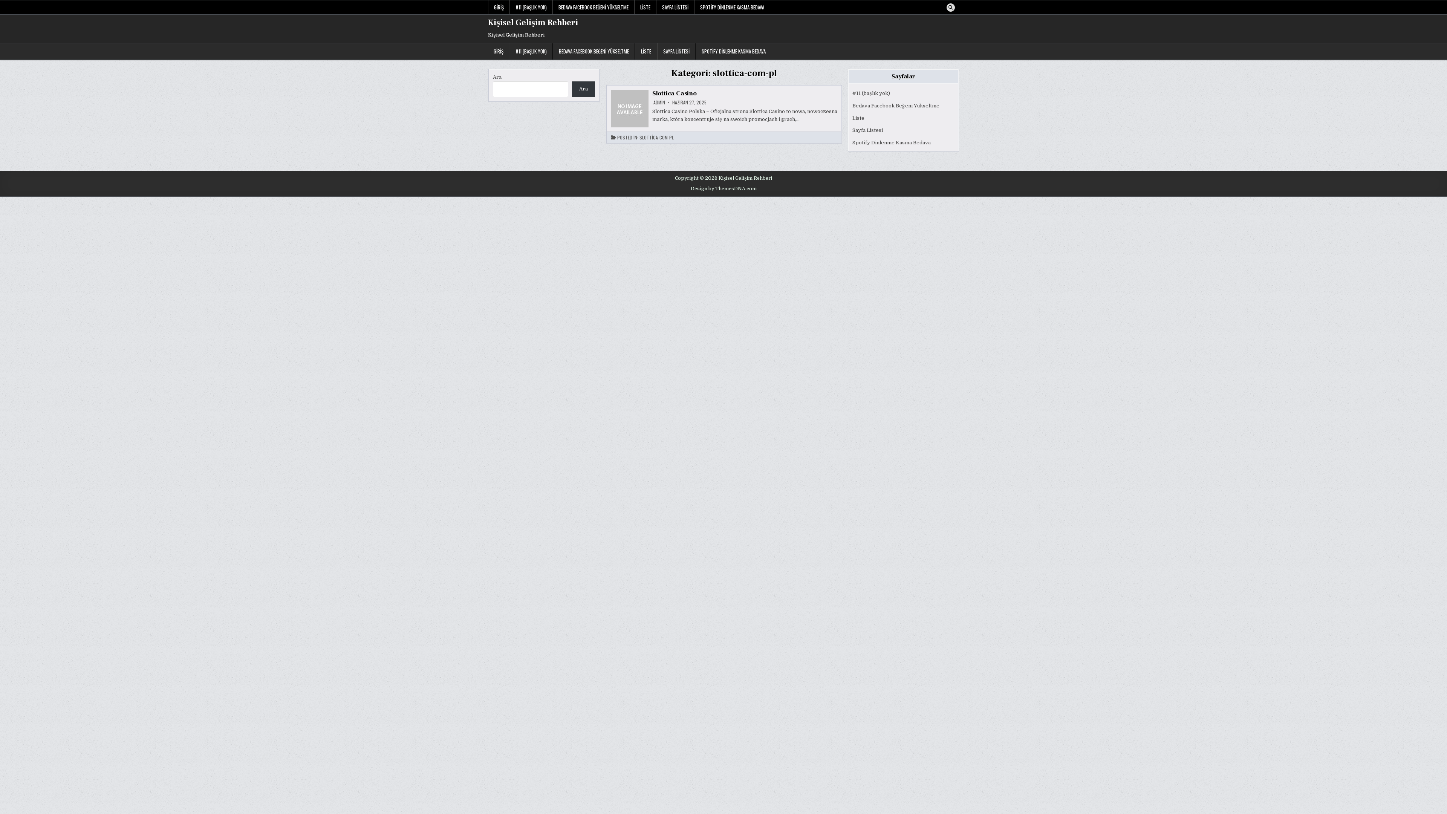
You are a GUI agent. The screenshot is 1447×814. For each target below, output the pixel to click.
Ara (497, 77)
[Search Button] (951, 7)
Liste (645, 7)
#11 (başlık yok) (531, 7)
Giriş (499, 7)
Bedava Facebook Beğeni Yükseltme (593, 7)
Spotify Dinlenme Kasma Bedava (732, 7)
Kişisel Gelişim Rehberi (533, 22)
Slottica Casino (674, 93)
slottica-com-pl (656, 137)
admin (659, 102)
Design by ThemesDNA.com (724, 188)
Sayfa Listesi (675, 7)
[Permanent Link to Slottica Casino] (630, 108)
